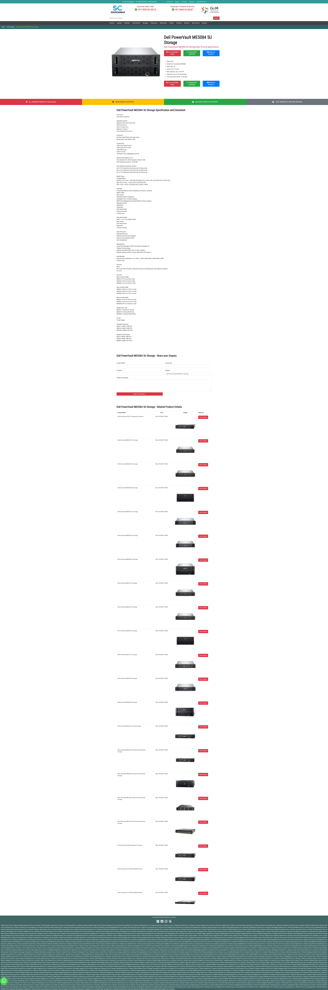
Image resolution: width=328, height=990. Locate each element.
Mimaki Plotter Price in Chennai (233, 978)
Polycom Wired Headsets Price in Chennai (210, 956)
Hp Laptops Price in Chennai (131, 925)
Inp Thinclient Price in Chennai (19, 987)
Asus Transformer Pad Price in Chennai (148, 935)
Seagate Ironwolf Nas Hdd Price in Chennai (251, 939)
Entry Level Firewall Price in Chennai (225, 950)
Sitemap (174, 917)
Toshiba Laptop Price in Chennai (90, 954)
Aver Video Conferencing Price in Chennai (206, 974)
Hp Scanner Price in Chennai (194, 933)
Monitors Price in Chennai (114, 925)
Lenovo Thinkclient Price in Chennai (280, 972)
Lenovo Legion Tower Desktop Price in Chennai (196, 987)
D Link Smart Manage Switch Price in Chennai (184, 946)
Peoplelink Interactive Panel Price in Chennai (246, 985)
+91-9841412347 (184, 9)
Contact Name (121, 363)
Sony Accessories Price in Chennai (223, 931)
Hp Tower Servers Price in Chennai (90, 931)
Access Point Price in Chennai (301, 954)
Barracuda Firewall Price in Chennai (296, 970)
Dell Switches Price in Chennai (246, 942)
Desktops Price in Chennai (270, 933)
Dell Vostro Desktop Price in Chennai (135, 929)
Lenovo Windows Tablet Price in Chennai (60, 937)
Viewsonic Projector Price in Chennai (308, 948)
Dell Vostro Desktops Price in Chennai (69, 929)
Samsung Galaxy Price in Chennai (127, 937)
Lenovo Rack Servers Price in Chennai (77, 933)
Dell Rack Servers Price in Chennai (217, 929)
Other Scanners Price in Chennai (289, 966)
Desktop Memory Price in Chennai (76, 964)
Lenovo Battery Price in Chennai (184, 931)
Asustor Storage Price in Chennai (183, 970)
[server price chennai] (162, 921)
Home (3, 27)
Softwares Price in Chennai (92, 960)
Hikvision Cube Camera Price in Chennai (223, 964)
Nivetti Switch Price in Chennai (126, 983)
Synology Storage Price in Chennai (29, 952)
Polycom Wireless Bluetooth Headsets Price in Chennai (237, 956)
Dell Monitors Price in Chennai (301, 927)
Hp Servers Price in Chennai (72, 931)
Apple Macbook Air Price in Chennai (231, 933)
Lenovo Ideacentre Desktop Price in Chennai (28, 958)
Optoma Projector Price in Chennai (129, 962)
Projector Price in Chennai (69, 952)
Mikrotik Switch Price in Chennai (202, 970)
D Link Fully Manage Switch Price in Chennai (245, 937)
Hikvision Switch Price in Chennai (256, 962)
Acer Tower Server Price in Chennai (269, 937)
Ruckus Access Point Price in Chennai (18, 978)
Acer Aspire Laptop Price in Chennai (188, 952)
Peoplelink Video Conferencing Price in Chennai (273, 985)
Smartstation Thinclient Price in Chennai (148, 987)
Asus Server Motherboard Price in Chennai (146, 989)
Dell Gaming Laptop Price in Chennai (296, 952)
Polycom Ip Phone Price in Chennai (214, 983)
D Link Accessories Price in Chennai (81, 942)
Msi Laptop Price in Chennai (39, 950)
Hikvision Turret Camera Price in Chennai (179, 964)
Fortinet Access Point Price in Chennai (297, 976)
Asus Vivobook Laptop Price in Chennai (222, 944)
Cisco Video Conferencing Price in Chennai (40, 976)
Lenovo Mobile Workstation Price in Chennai (236, 952)
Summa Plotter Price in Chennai (77, 987)
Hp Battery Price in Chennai (145, 931)
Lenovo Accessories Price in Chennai (164, 931)
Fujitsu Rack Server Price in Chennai (189, 981)
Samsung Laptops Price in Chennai (190, 954)
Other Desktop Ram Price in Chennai (49, 970)
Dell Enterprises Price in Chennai (318, 946)
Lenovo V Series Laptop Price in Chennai (205, 968)
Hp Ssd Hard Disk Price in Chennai (308, 966)
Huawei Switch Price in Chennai (241, 972)
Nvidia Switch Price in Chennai (164, 970)
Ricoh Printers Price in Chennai (38, 956)
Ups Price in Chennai (163, 925)
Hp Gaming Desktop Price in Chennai (100, 956)
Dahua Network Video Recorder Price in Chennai (146, 966)
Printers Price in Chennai (27, 935)
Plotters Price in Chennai (126, 989)
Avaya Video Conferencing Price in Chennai (181, 974)
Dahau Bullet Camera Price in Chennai (108, 962)
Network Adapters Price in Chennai (11, 960)
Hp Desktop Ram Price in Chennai (224, 946)
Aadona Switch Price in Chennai (186, 972)
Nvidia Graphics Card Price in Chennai (29, 925)
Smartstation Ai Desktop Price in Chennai (124, 987)
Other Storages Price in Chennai (109, 989)
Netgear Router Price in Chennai (288, 968)
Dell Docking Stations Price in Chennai (235, 954)
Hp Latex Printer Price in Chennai (167, 952)
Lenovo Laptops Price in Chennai (205, 925)
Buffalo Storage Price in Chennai (130, 972)
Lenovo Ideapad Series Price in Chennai (221, 937)
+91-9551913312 (147, 9)
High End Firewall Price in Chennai (184, 950)
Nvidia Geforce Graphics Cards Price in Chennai (105, 939)
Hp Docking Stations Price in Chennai (257, 954)
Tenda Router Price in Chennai (58, 987)
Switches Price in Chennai (119, 958)
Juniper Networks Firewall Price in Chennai (273, 970)
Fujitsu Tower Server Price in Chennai (210, 981)
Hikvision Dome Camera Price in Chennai (297, 960)
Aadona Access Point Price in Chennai (37, 974)
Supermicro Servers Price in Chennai (232, 981)
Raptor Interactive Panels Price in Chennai (278, 962)
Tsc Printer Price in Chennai (28, 983)
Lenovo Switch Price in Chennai (104, 952)
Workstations (136, 23)
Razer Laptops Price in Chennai (252, 981)
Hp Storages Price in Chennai (198, 927)
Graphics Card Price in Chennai (9, 925)
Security (204, 23)
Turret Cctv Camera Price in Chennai (156, 964)
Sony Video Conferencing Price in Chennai (28, 985)
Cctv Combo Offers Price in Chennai (286, 964)
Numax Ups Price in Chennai (233, 983)
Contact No (168, 363)
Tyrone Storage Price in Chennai (145, 985)
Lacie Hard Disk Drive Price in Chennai (219, 948)
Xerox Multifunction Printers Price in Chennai (177, 927)
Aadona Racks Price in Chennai (146, 970)
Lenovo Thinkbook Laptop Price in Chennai (267, 987)
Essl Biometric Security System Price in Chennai (20, 929)
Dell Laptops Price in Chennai (148, 925)
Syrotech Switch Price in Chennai (164, 985)
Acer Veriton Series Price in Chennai (311, 937)
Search (216, 18)
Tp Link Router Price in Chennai (216, 962)
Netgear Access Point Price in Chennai (17, 956)
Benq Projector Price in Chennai (152, 944)
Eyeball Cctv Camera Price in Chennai (209, 960)
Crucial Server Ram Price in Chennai (116, 964)
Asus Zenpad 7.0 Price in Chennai (239, 935)
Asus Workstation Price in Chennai (124, 981)
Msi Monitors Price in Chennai (125, 968)
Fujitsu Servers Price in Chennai (169, 981)
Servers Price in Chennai (285, 933)
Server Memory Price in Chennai (58, 964)
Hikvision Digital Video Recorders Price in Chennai (311, 964)
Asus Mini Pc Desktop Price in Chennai (89, 989)
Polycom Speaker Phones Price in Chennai (266, 956)
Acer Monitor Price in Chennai (26, 939)
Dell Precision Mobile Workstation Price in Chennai (281, 929)
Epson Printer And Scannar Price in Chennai (305, 950)
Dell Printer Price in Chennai (140, 956)
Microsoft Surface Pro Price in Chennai (173, 937)
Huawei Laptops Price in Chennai (49, 985)
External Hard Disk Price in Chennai (291, 958)
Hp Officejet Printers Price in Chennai (62, 935)
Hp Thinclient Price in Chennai (205, 946)
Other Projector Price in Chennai (245, 968)
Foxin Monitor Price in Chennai (108, 983)
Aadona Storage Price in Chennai (28, 970)
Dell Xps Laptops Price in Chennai (217, 927)
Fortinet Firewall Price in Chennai (73, 925)
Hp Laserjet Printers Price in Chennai (84, 935)
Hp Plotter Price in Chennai (37, 942)
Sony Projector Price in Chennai (98, 950)
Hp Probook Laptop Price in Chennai (282, 931)
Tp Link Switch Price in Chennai (124, 960)
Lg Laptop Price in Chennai (293, 981)
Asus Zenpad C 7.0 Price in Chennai (259, 935)
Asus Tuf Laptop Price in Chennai (68, 989)
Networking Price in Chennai (103, 958)
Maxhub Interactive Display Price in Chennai (42, 978)
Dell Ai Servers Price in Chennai (313, 956)
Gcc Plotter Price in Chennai (271, 978)
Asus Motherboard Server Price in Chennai (58, 942)
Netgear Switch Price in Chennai (136, 964)
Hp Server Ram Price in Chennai (128, 939)
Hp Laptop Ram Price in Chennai (170, 954)
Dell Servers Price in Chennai (178, 929)
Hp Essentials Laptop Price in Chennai (186, 958)
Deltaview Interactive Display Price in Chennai (68, 978)
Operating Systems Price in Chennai (73, 960)
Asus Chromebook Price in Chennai (48, 989)
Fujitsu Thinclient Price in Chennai (153, 976)
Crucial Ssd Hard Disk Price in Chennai (269, 958)
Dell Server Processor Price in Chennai (294, 925)
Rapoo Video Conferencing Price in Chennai (104, 974)
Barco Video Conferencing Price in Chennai (130, 974)
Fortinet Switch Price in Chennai (318, 972)
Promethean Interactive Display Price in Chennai (282, 974)
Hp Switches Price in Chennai (155, 927)
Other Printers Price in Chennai (270, 966)
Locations (184, 1)
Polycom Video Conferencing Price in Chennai (120, 946)
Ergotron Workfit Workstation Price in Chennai (243, 948)
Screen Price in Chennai (156, 948)
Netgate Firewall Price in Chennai (271, 983)
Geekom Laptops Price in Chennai (251, 983)
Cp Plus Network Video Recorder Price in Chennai (118, 966)
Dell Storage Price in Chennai (145, 950)
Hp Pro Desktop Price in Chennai (80, 956)
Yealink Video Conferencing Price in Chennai (65, 976)
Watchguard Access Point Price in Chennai (49, 983)
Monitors (187, 23)
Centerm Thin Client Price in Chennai (217, 976)
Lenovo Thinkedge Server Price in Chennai (291, 956)
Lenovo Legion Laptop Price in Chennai (125, 952)
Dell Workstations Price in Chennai (238, 929)
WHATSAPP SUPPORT (192, 53)
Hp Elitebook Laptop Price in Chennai (303, 931)
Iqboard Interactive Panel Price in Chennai (147, 978)
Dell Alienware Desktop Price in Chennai (59, 956)
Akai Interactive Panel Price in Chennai (171, 978)
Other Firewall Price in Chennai (232, 966)
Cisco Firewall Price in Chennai (244, 950)
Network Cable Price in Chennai (52, 954)
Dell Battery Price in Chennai (32, 931)
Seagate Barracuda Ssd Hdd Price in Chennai (150, 939)
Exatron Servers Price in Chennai (205, 985)
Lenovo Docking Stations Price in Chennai (280, 954)
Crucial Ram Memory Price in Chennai (67, 958)
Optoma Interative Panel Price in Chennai (151, 962)
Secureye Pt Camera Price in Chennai (163, 968)
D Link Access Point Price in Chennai (163, 942)
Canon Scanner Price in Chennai (244, 946)
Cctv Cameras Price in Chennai (166, 958)
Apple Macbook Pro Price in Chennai (252, 933)
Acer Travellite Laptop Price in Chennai (231, 960)
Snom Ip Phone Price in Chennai (30, 960)
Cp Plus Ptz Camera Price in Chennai (265, 964)
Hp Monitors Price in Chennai (114, 933)
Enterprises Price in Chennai (281, 946)
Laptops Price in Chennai (129, 950)
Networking (163, 23)
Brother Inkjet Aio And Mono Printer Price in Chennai (58, 944)
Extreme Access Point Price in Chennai (89, 976)
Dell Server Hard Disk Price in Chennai (271, 925)
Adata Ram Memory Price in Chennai (195, 962)
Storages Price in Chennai (25, 937)
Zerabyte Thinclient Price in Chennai (39, 987)
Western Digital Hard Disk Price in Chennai (164, 960)
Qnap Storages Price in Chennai (71, 948)
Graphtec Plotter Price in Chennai (252, 978)
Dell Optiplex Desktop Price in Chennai (282, 927)
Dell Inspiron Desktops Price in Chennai (91, 929)
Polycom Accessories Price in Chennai (186, 956)
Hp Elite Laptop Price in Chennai (207, 958)
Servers (112, 23)
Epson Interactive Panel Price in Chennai (147, 983)
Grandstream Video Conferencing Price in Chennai (302, 985)
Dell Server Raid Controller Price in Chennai (57, 927)
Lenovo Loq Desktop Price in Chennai (220, 987)
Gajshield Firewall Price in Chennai (10, 972)
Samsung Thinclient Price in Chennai (174, 976)
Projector (179, 23)
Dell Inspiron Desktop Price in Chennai (114, 929)
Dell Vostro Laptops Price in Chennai (225, 925)
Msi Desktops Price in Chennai (86, 970)
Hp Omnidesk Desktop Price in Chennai (107, 970)
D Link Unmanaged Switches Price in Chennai (104, 942)
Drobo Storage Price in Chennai (167, 972)
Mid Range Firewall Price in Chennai (204, 950)
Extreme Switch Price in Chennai (260, 972)
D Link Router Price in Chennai (126, 942)
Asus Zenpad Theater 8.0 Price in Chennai (172, 935)
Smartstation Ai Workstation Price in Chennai (99, 987)
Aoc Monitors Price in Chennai (134, 944)
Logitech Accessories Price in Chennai (12, 954)
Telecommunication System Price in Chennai (314, 958)
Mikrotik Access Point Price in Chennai (275, 976)
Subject (167, 370)
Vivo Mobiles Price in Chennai (170, 944)
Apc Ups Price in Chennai (320, 933)
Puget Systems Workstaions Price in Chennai (147, 981)
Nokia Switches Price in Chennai (224, 985)
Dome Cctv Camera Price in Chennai (187, 960)
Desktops (127, 23)
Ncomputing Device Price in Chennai (147, 952)
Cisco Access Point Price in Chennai (290, 937)
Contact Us (170, 1)
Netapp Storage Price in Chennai (68, 972)
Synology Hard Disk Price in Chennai (174, 962)
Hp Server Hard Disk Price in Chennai (80, 939)
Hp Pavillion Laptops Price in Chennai (83, 968)
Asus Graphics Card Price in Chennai (16, 946)
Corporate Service (201, 1)
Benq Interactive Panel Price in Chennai (80, 974)
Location (119, 370)
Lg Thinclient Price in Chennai (255, 976)
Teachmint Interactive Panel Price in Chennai (172, 983)
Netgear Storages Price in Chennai (90, 948)
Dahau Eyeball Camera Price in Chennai (86, 962)
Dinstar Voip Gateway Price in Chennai (51, 960)
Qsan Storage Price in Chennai (299, 972)
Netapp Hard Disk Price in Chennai (317, 952)
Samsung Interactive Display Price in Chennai (161, 956)
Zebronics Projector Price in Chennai (253, 960)
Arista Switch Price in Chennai (223, 972)
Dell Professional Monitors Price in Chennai (211, 952)
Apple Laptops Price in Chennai (211, 933)
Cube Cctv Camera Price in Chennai (201, 964)
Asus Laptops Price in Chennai (103, 935)
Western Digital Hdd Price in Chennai (228, 939)
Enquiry (177, 1)
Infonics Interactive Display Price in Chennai (94, 978)
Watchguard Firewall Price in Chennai (282, 950)
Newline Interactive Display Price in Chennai (231, 974)
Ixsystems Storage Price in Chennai (88, 972)
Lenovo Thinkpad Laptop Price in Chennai (125, 935)
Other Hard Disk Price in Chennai (71, 954)
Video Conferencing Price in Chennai (95, 946)
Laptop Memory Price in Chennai (96, 964)
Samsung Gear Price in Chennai (263, 944)
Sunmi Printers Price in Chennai (143, 960)
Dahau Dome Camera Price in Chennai (63, 962)
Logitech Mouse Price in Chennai (32, 954)
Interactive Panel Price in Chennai (58, 974)
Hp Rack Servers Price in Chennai (132, 933)
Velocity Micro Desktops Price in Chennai (273, 981)
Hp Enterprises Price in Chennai (299, 946)
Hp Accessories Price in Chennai (110, 931)
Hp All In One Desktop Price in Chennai (18, 942)
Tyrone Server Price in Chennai (126, 985)
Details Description (122, 378)
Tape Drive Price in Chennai (304, 974)
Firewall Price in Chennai (115, 950)
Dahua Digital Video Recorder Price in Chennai (39, 966)
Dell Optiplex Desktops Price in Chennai (158, 929)
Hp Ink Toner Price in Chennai (61, 939)
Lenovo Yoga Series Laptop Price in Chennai (197, 937)
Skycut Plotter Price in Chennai (90, 983)
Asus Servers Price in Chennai (226, 968)
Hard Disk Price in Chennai (40, 937)
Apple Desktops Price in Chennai (263, 946)
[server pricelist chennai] (166, 921)
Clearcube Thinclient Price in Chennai (195, 976)
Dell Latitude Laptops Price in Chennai (237, 927)
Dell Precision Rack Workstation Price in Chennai (70, 946)
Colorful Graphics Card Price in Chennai (52, 925)
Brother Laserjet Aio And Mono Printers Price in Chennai (89, 944)
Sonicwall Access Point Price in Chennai (310, 983)
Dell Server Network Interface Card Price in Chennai (83, 927)
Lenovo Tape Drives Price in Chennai (32, 948)
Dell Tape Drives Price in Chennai (137, 927)
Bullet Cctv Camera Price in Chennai (275, 960)
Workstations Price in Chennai (86, 952)
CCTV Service (195, 4)
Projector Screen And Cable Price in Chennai (176, 948)
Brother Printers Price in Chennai (32, 944)
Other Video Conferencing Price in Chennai (173, 966)
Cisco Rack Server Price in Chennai (78, 950)
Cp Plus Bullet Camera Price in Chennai (40, 962)
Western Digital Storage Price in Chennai (95, 925)
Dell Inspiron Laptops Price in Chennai (50, 952)
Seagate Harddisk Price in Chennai (58, 950)
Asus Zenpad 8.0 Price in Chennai (219, 935)
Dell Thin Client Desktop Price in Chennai (52, 931)
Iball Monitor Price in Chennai (26, 981)
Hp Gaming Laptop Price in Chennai (21, 950)
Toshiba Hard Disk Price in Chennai (267, 948)
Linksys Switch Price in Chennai (91, 985)
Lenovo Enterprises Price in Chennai (11, 948)
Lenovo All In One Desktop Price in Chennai (187, 942)
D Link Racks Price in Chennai (228, 942)
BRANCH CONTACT (211, 53)
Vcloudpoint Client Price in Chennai (83, 937)
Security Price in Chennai (150, 958)
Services (191, 1)
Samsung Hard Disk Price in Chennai (235, 962)
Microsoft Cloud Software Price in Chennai (105, 937)
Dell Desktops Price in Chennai (242, 931)
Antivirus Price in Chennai (107, 960)
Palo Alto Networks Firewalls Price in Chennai (225, 970)
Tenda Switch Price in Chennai (290, 983)
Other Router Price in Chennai (23, 968)
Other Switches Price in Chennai (143, 968)
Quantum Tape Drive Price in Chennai (16, 976)
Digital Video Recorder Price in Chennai (302, 962)
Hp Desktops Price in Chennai (97, 933)
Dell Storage (10, 27)
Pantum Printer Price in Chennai (109, 954)
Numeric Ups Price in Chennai (263, 942)
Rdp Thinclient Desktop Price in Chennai (275, 939)
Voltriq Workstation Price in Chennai (213, 978)
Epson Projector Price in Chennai (110, 948)
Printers (171, 23)
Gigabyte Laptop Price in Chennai (311, 981)
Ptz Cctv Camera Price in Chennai (244, 964)
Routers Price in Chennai (135, 958)
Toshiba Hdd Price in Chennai (69, 970)
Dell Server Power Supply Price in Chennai (32, 927)
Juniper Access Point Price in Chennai (111, 976)
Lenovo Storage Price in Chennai (52, 948)
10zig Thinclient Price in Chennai (237, 976)
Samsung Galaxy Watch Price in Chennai (149, 937)
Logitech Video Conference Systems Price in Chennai (195, 944)
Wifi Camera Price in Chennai (194, 966)
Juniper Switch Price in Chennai (205, 972)
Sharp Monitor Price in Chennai (44, 981)
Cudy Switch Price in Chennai (109, 985)
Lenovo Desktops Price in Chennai (261, 931)
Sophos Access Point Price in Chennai (70, 985)
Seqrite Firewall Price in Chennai (30, 972)
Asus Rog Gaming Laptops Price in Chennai (306, 935)
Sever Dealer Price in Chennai (166, 989)
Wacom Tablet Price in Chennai (259, 952)
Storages (145, 23)
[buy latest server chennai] (170, 921)
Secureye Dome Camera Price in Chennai (309, 968)
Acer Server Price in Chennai (44, 939)
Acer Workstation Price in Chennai (150, 954)
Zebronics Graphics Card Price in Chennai (266, 968)
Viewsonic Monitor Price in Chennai (287, 948)
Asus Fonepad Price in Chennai (300, 944)
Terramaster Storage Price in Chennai (109, 972)
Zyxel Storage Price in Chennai (149, 972)
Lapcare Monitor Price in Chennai (63, 981)
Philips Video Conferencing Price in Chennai (13, 974)
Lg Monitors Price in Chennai (14, 944)
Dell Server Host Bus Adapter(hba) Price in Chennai (113, 927)
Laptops (119, 23)
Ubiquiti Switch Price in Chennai (226, 958)
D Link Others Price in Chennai (143, 942)
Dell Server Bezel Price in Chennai (314, 925)
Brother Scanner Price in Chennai (115, 944)
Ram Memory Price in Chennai (39, 964)
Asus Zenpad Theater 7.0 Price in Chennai (197, 935)
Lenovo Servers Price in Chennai (34, 933)
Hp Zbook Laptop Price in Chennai (121, 956)
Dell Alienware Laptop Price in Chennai (260, 927)
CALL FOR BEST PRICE (173, 53)
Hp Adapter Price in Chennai (128, 931)
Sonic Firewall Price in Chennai (262, 950)
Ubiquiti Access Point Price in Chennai (247, 958)
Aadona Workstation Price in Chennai (309, 978)
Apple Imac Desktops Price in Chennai (105, 968)
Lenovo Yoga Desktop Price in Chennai (243, 987)
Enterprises (154, 23)
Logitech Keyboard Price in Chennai (43, 968)
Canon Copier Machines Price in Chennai (211, 954)
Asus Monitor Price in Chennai (300, 942)
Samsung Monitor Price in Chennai (303, 933)
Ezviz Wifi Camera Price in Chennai (213, 966)
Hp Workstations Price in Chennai (152, 933)
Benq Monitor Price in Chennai (142, 946)
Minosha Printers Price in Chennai (251, 966)
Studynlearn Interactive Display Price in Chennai (121, 978)
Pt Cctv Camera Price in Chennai (184, 968)
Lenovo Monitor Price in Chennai (161, 946)
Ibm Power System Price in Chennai (129, 954)
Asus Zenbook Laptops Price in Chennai (281, 935)
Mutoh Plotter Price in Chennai (289, 978)
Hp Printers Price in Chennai (43, 935)
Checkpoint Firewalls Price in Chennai (249, 970)
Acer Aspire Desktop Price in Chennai (93, 966)
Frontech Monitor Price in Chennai (192, 978)
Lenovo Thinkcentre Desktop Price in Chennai (182, 925)
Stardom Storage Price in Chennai (164, 950)
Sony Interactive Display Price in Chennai (256, 974)
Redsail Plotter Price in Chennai (71, 983)
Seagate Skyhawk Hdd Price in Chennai (175, 939)
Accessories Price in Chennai (304, 929)
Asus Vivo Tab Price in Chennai (281, 944)
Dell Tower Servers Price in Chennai (197, 929)
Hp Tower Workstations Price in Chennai (173, 933)
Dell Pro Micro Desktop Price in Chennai (171, 987)
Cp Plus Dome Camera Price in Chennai (17, 962)
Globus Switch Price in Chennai (194, 983)
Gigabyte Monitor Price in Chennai (103, 981)
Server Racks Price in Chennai (127, 970)
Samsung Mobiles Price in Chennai (243, 944)
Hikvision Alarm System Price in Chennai (45, 929)
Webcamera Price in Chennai (277, 952)
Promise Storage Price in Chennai (20, 964)
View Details (203, 417)
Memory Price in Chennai (49, 958)
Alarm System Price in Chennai (257, 929)
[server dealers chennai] (158, 921)
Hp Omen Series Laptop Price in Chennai (248, 925)
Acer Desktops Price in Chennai (15, 933)
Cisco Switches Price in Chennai (199, 948)
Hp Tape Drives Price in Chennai (282, 942)
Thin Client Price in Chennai (87, 958)
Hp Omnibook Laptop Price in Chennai (26, 989)
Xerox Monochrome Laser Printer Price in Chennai (135, 948)
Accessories (196, 23)
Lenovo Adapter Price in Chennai (203, 931)
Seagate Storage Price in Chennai (48, 972)
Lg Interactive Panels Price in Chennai (297, 939)
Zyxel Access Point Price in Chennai (133, 976)
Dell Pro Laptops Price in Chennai (62, 968)
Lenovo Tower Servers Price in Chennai (55, 933)
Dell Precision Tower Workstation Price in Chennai (42, 946)
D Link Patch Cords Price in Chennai (210, 942)
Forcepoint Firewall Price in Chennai (316, 970)
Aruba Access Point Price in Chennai (185, 985)
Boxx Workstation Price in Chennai (83, 981)
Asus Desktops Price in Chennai (11, 935)
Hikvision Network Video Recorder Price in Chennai (67, 966)
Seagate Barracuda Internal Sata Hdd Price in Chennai (202, 939)
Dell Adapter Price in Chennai (14, 931)
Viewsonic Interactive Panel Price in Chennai (155, 974)
